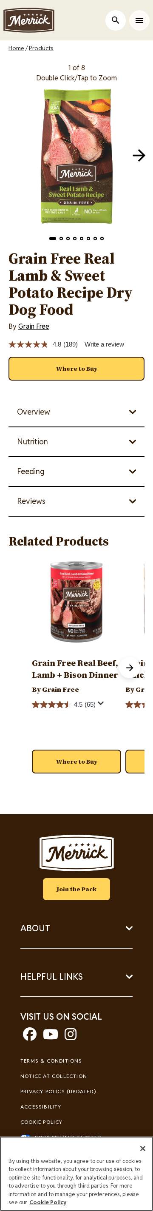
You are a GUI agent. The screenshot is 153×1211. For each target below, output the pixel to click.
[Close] (142, 1148)
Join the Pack (76, 889)
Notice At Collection (53, 1076)
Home (16, 48)
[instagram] (70, 1036)
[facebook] (30, 1036)
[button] (52, 238)
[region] (76, 1174)
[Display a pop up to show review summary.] (102, 705)
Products (41, 48)
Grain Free (33, 326)
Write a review (104, 344)
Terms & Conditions (51, 1060)
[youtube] (50, 1036)
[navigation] (139, 155)
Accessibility (41, 1106)
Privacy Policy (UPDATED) (58, 1091)
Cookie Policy (41, 1122)
